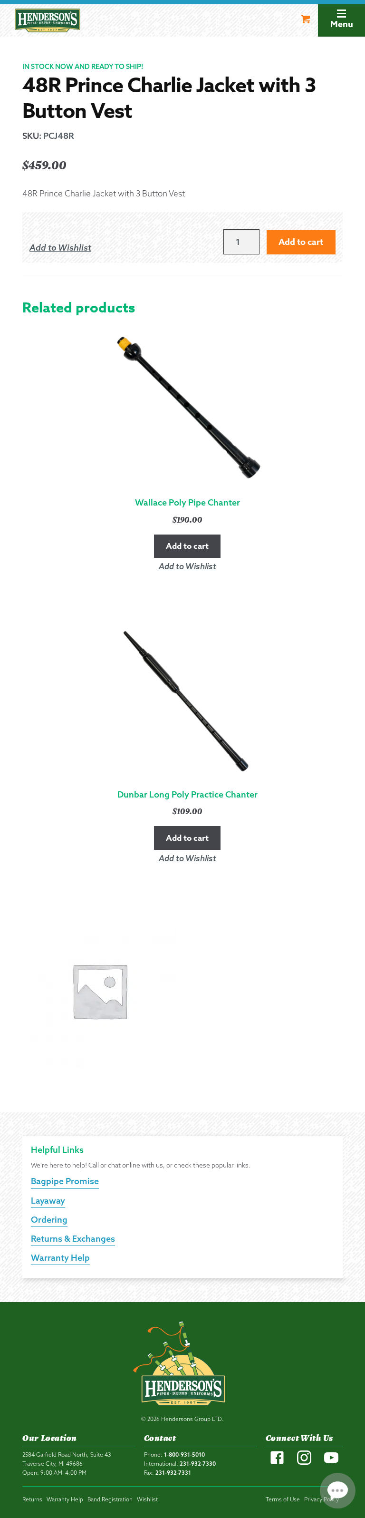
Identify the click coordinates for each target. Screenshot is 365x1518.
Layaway (48, 1200)
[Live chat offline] (337, 1490)
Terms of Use (283, 1499)
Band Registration (110, 1499)
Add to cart (301, 242)
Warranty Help (60, 1257)
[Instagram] (304, 1462)
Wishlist (147, 1499)
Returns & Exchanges (73, 1238)
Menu (341, 24)
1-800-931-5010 (184, 1454)
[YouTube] (331, 1462)
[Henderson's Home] (182, 1365)
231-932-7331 (173, 1472)
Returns (32, 1499)
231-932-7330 (198, 1463)
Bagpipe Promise (65, 1181)
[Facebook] (277, 1462)
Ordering (49, 1219)
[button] (60, 247)
